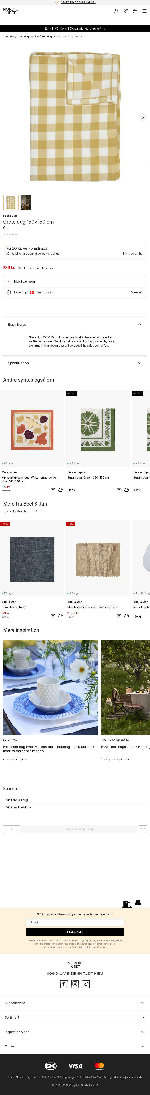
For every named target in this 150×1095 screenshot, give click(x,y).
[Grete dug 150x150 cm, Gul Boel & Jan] (75, 116)
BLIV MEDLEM (67, 2)
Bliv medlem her (133, 253)
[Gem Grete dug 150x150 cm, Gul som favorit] (143, 829)
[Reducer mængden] (6, 829)
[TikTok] (86, 983)
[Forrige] (7, 117)
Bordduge (47, 36)
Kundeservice (15, 1003)
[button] (10, 234)
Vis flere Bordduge (18, 807)
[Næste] (143, 117)
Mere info (137, 292)
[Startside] (10, 11)
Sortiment (12, 1017)
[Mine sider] (116, 11)
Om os (9, 1046)
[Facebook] (63, 983)
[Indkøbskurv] (135, 11)
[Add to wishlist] (53, 489)
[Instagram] (75, 983)
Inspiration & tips (17, 1032)
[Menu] (144, 11)
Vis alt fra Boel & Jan (18, 511)
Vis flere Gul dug (17, 800)
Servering (9, 36)
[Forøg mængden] (17, 829)
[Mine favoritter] (125, 11)
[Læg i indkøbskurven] (60, 489)
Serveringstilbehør (28, 36)
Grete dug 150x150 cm (69, 36)
